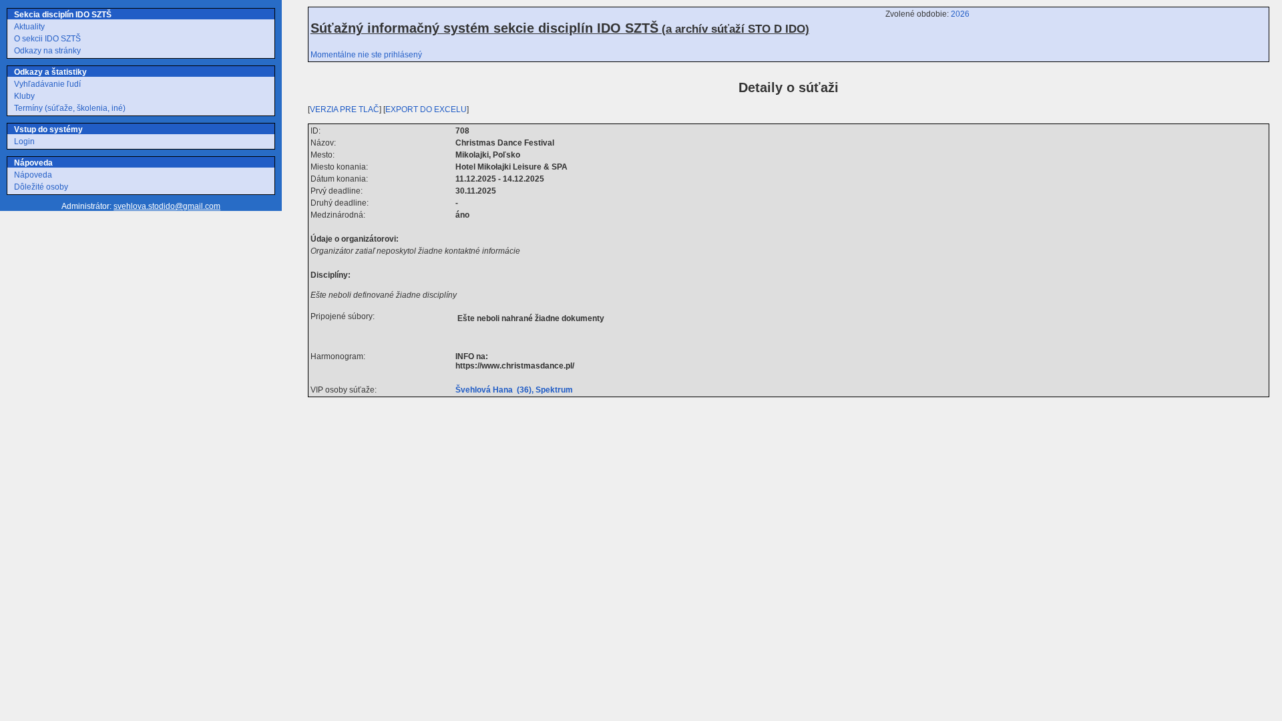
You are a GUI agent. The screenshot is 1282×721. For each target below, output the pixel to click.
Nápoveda (33, 175)
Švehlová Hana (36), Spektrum (516, 390)
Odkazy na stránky (47, 50)
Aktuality (29, 26)
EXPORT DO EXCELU (426, 109)
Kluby (24, 96)
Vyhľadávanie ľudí (47, 84)
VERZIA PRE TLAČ (344, 109)
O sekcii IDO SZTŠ (47, 38)
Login (24, 141)
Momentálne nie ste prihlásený (366, 54)
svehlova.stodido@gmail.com (167, 206)
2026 (960, 14)
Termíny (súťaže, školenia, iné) (70, 108)
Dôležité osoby (41, 187)
